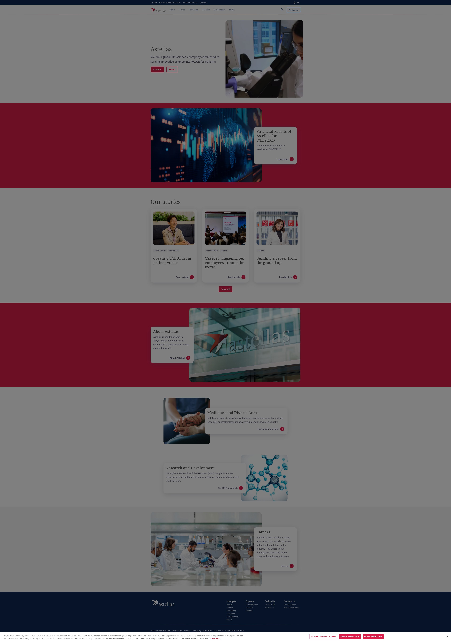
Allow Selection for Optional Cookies (323, 636)
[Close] (447, 636)
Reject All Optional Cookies (350, 636)
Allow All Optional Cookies (373, 636)
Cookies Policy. (215, 638)
